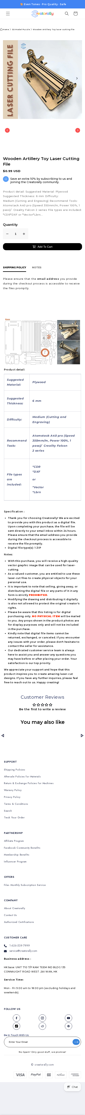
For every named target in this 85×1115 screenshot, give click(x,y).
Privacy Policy (12, 797)
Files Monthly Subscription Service (25, 885)
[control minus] (7, 233)
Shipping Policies (14, 769)
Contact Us (10, 915)
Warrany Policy (13, 790)
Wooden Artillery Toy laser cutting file (53, 29)
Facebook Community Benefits (22, 848)
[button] (8, 13)
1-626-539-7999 (19, 945)
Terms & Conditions (16, 804)
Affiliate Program (14, 841)
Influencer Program (15, 861)
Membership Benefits (16, 855)
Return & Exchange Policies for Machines (29, 783)
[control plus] (24, 233)
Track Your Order (14, 817)
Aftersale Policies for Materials (22, 776)
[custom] (16, 1018)
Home (6, 29)
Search (8, 811)
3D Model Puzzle (21, 29)
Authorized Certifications (19, 922)
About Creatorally (14, 908)
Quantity (10, 225)
